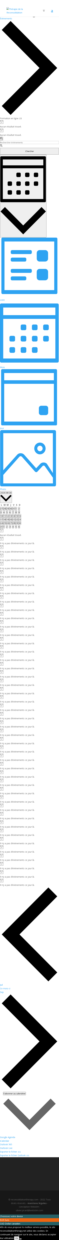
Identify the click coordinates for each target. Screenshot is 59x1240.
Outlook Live (6, 1148)
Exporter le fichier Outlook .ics (14, 1155)
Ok (16, 1238)
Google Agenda (7, 1137)
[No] (20, 1238)
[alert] (29, 124)
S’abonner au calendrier (14, 1093)
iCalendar (4, 1140)
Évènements (6, 18)
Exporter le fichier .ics (10, 1151)
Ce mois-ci (5, 988)
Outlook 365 (6, 1144)
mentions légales (37, 1203)
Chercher (29, 151)
